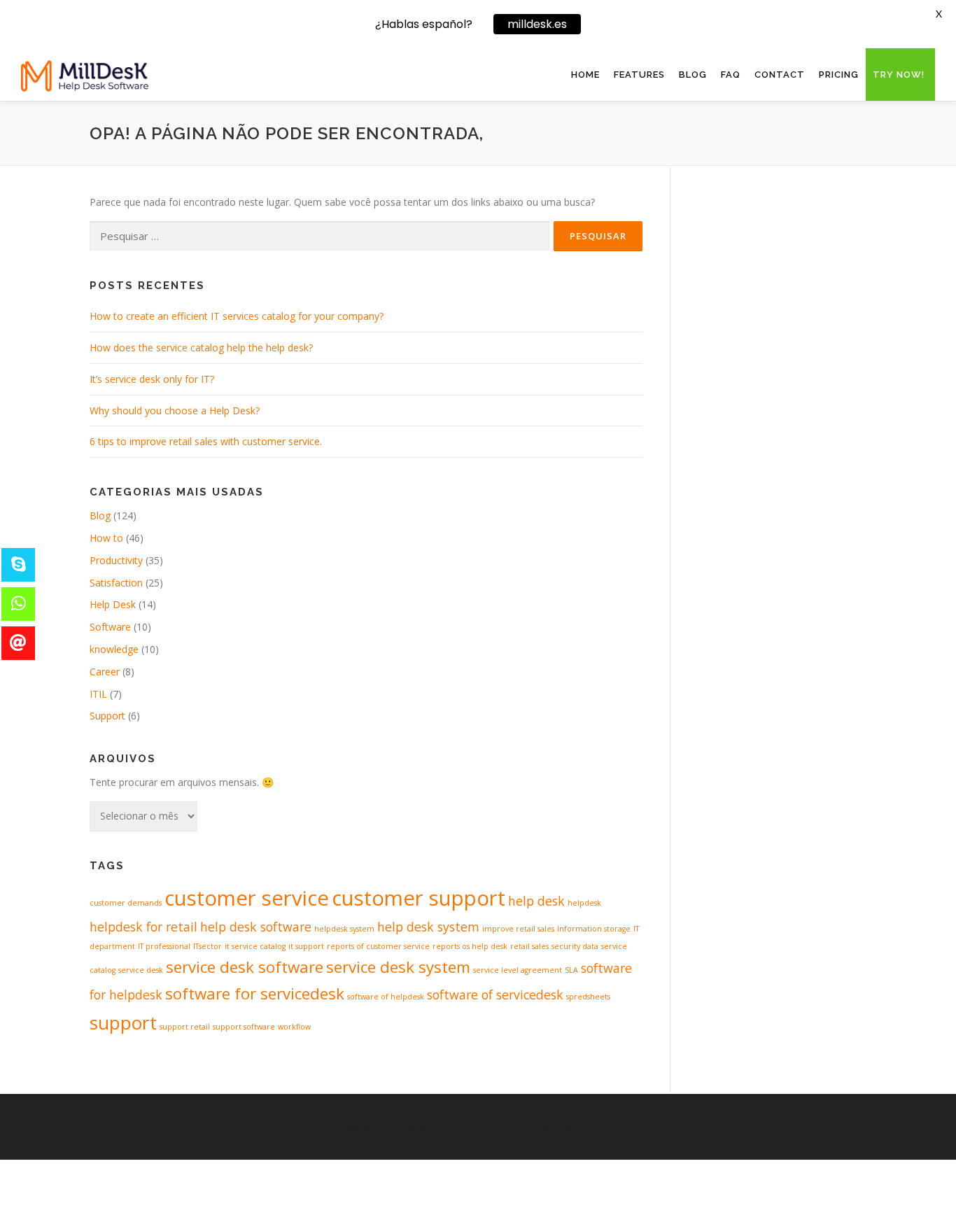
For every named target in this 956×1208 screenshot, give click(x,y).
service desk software (244, 967)
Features (639, 74)
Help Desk (113, 604)
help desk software (255, 926)
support (123, 1022)
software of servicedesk (495, 994)
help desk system (428, 926)
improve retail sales (518, 929)
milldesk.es (537, 24)
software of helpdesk (385, 997)
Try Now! (899, 74)
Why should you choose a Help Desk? (175, 410)
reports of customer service (378, 946)
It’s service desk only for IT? (152, 379)
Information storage (594, 929)
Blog (693, 74)
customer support (418, 898)
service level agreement (517, 970)
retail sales (529, 946)
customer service (246, 898)
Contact (779, 74)
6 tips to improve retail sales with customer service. (206, 441)
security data (574, 946)
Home (585, 74)
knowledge (114, 649)
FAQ (730, 74)
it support (306, 946)
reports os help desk (470, 946)
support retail (185, 1027)
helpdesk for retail (143, 926)
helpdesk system (344, 929)
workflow (294, 1027)
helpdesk (584, 903)
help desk (536, 900)
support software (244, 1027)
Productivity (116, 560)
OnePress (516, 1126)
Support (107, 715)
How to (106, 538)
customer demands (126, 903)
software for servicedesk (254, 993)
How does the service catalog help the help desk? (201, 347)
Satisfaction (116, 582)
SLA (571, 970)
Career (105, 671)
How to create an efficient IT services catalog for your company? (237, 316)
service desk (140, 970)
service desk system (398, 967)
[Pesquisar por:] (319, 236)
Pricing (839, 74)
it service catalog (255, 946)
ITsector (207, 946)
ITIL (98, 694)
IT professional (164, 946)
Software (110, 626)
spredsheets (588, 997)
